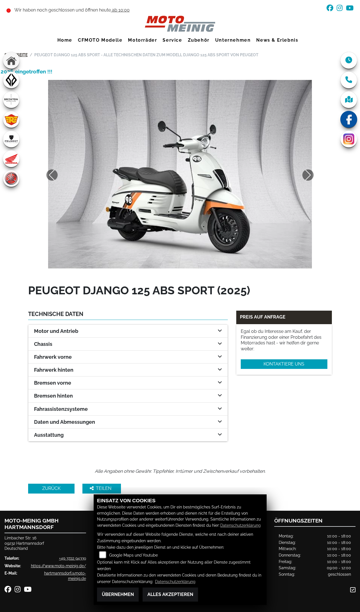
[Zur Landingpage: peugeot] (11, 139)
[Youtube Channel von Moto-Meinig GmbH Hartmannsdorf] (351, 9)
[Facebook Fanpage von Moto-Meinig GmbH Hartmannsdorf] (332, 9)
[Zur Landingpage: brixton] (11, 99)
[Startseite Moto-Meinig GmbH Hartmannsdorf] (180, 23)
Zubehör (199, 40)
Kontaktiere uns (284, 364)
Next (308, 175)
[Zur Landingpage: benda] (11, 79)
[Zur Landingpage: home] (11, 60)
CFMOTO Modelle (100, 40)
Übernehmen (118, 594)
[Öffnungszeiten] (348, 60)
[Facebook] (348, 119)
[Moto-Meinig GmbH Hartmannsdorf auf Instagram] (341, 9)
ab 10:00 (120, 10)
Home (64, 40)
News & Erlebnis (277, 40)
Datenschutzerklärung (240, 525)
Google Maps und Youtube (133, 555)
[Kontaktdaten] (348, 79)
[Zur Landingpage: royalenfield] (11, 119)
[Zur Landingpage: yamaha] (11, 178)
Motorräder (142, 40)
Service (172, 40)
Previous (52, 175)
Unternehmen (233, 40)
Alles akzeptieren (170, 594)
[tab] (128, 331)
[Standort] (348, 99)
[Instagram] (348, 139)
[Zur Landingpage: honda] (11, 158)
